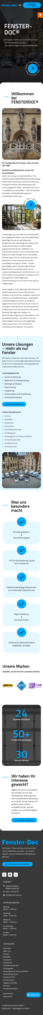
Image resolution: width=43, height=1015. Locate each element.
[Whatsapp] (16, 875)
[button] (40, 15)
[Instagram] (4, 875)
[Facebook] (10, 875)
